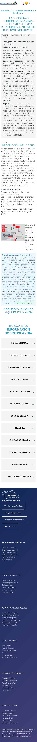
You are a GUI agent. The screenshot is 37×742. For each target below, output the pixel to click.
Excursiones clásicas (8, 557)
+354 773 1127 (10, 527)
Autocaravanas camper (9, 623)
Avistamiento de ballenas (10, 555)
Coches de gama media (10, 583)
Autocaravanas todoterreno (11, 620)
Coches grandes (7, 585)
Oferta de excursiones (9, 547)
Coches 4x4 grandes (8, 590)
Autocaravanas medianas (10, 615)
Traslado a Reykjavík (8, 678)
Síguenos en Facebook (15, 506)
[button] (32, 737)
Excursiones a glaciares (9, 552)
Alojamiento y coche (8, 648)
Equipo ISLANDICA (8, 713)
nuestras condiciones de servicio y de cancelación (18, 302)
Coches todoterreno (8, 588)
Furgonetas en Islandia (9, 625)
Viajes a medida (7, 655)
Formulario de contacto (10, 723)
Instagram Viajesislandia (13, 513)
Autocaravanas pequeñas (10, 613)
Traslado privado (7, 685)
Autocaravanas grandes (9, 618)
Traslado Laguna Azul (9, 683)
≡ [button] (35, 3)
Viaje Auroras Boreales (9, 653)
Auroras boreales (7, 560)
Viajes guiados (6, 645)
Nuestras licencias (8, 720)
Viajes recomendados (9, 650)
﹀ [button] (33, 340)
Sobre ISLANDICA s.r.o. (9, 711)
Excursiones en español (10, 550)
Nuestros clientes (7, 718)
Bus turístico (6, 690)
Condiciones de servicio (10, 716)
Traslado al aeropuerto (9, 681)
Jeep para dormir (7, 592)
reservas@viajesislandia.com (14, 520)
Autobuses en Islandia (9, 688)
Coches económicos (8, 580)
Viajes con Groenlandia (9, 658)
